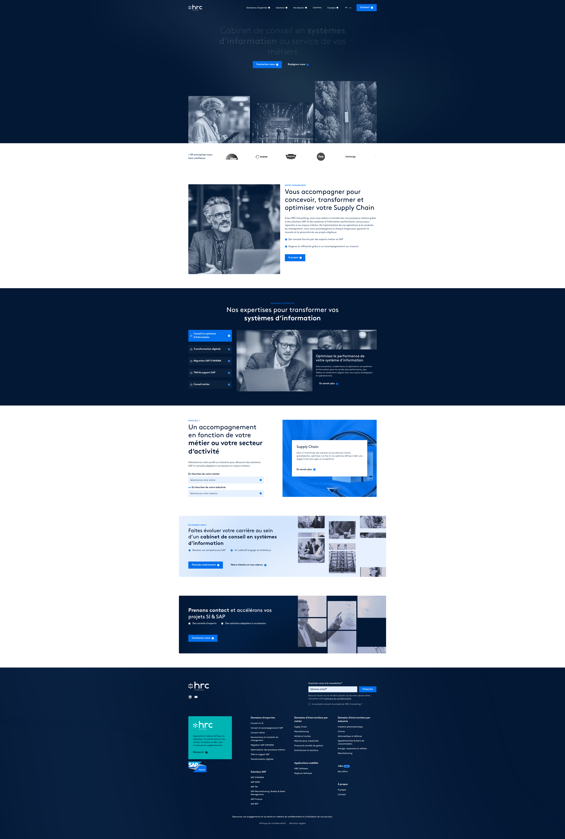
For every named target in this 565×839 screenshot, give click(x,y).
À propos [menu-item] (331, 8)
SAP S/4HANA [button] (257, 777)
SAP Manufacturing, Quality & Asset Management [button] (268, 792)
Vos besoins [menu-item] (298, 8)
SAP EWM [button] (255, 782)
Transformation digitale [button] (262, 759)
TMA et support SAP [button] (260, 754)
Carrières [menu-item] (317, 8)
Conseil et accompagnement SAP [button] (267, 728)
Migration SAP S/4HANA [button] (262, 745)
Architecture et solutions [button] (306, 750)
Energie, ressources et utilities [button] (352, 749)
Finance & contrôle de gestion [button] (308, 746)
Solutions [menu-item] (280, 8)
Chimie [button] (341, 731)
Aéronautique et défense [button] (350, 736)
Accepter (312, 826)
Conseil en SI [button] (257, 723)
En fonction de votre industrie (207, 487)
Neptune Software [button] (303, 773)
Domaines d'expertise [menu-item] (256, 8)
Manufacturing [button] (301, 731)
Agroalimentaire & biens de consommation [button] (351, 742)
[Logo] (195, 8)
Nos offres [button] (343, 771)
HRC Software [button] (301, 769)
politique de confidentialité (338, 699)
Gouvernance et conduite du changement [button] (264, 738)
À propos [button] (342, 790)
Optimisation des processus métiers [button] (268, 750)
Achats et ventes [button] (302, 736)
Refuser (336, 826)
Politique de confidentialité (317, 810)
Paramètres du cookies (288, 826)
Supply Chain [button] (300, 727)
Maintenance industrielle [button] (306, 741)
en (350, 8)
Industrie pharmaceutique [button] (350, 727)
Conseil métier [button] (258, 733)
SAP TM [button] (254, 787)
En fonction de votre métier (204, 474)
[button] (367, 7)
